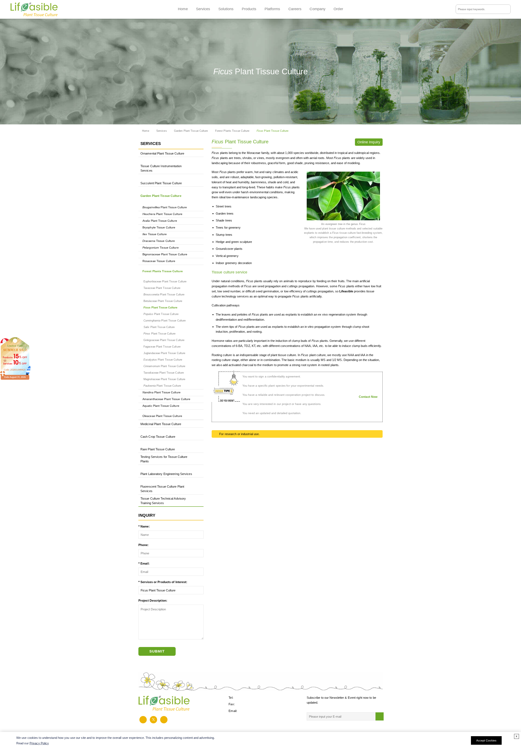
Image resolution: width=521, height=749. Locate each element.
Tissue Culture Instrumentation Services (161, 168)
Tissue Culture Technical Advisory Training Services (163, 501)
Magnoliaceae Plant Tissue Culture (164, 379)
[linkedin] (163, 719)
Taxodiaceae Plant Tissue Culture (163, 372)
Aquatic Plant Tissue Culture (160, 405)
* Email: (144, 563)
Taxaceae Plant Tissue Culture (161, 288)
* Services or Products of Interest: (162, 582)
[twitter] (153, 719)
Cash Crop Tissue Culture (157, 436)
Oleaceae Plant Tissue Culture (162, 416)
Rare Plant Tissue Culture (157, 449)
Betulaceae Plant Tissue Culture (162, 301)
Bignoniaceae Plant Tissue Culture (164, 254)
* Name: (144, 526)
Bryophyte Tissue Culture (158, 227)
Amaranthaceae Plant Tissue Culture (166, 399)
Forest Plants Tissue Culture (232, 130)
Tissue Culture (154, 234)
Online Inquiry (368, 142)
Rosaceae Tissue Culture (158, 261)
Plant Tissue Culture (164, 207)
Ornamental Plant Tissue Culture (162, 153)
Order (338, 9)
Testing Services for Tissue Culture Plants (163, 459)
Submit (157, 651)
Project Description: (152, 600)
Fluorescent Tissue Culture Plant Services (162, 489)
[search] (508, 9)
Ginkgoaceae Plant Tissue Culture (163, 340)
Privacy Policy (39, 743)
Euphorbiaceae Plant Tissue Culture (164, 281)
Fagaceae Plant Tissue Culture (162, 346)
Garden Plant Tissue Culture (191, 130)
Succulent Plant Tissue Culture (161, 183)
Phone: (143, 545)
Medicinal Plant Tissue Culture (160, 424)
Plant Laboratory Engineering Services (166, 474)
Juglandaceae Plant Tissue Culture (164, 353)
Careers (295, 9)
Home (183, 9)
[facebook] (143, 719)
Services (203, 9)
